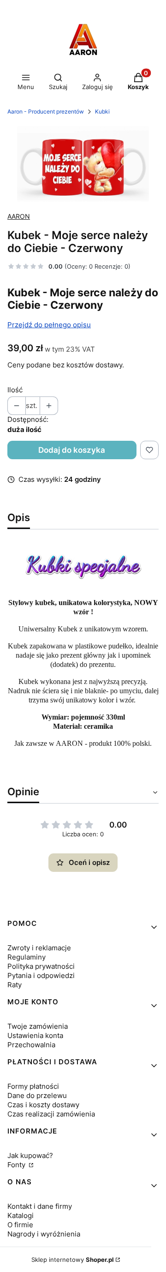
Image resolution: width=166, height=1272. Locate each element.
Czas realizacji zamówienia (51, 1114)
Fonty (17, 1164)
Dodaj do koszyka (71, 450)
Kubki (102, 111)
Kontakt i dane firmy (39, 1206)
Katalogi (20, 1215)
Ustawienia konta (35, 1035)
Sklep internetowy (72, 1259)
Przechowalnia (31, 1044)
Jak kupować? (30, 1155)
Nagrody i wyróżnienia (43, 1234)
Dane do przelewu (37, 1095)
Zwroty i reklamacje (39, 947)
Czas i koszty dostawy (43, 1104)
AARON (18, 216)
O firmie (20, 1224)
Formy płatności (33, 1086)
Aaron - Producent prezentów (45, 111)
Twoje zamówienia (37, 1026)
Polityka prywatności (41, 966)
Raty (14, 984)
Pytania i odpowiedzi (41, 975)
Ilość (15, 389)
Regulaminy (26, 957)
